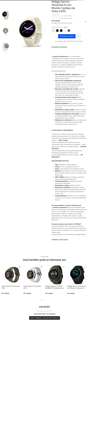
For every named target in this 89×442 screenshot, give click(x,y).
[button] (4, 289)
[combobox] (44, 8)
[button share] (85, 33)
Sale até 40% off (44, 1)
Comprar (12, 312)
